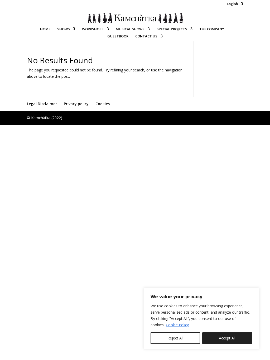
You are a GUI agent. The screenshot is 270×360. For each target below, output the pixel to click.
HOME (45, 29)
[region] (201, 318)
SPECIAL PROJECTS (172, 29)
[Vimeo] (219, 5)
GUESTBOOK (117, 36)
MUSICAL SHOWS (130, 29)
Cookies (102, 103)
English (232, 4)
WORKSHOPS (93, 29)
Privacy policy (76, 103)
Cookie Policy (177, 324)
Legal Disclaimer (42, 103)
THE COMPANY (211, 29)
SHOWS (63, 29)
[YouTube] (212, 5)
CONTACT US (146, 36)
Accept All (227, 337)
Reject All (175, 337)
